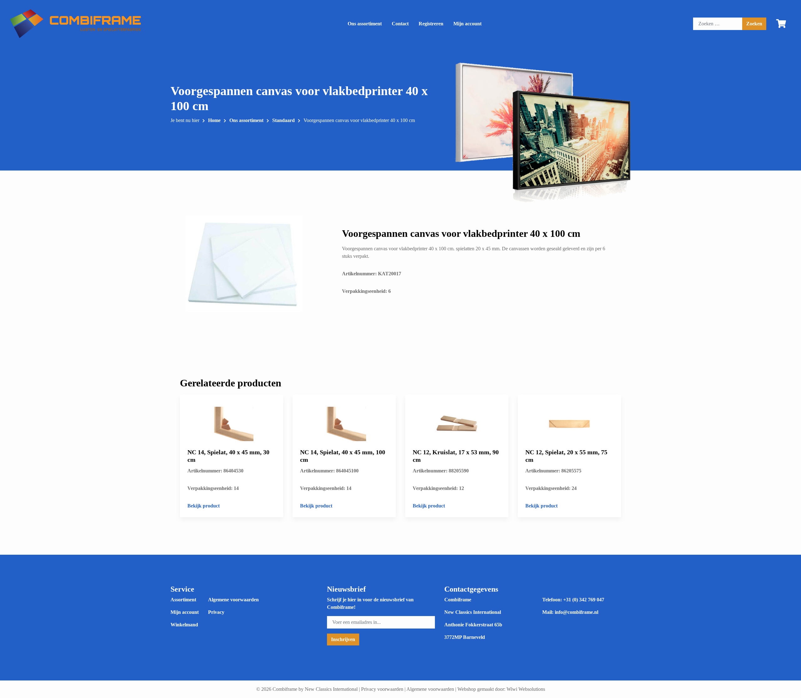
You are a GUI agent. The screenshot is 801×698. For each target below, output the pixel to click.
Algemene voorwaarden (233, 599)
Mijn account (467, 23)
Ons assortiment (365, 23)
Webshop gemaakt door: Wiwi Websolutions (501, 689)
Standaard (283, 120)
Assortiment (183, 599)
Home (214, 120)
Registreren (431, 23)
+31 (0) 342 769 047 (583, 599)
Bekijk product (203, 505)
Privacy (216, 612)
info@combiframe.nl (576, 612)
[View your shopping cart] (781, 25)
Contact (400, 23)
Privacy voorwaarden (382, 689)
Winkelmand (184, 624)
